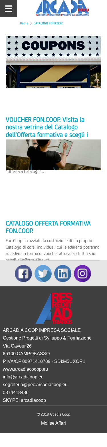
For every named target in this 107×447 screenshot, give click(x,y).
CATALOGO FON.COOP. (48, 23)
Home (24, 23)
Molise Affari (53, 423)
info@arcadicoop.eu (23, 376)
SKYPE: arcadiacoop (24, 400)
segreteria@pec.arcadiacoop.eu (35, 384)
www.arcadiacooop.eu (25, 369)
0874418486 (16, 392)
